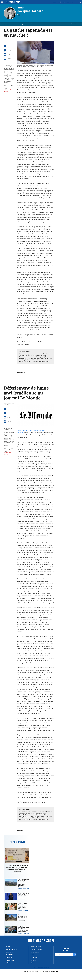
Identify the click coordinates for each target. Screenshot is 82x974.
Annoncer (33, 954)
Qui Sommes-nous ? (35, 952)
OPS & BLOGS (21, 8)
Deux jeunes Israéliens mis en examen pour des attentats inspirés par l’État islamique (23, 917)
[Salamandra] (55, 971)
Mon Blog (21, 24)
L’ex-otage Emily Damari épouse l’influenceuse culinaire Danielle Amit (22, 906)
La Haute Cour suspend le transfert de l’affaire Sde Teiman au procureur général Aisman (23, 929)
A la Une (8, 963)
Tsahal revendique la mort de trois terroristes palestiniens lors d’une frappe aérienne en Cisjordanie (23, 883)
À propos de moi (30, 24)
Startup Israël (10, 960)
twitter (33, 963)
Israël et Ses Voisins (11, 949)
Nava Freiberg (23, 898)
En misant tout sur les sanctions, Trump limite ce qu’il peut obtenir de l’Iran (23, 895)
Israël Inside (9, 954)
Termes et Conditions (36, 946)
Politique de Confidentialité (37, 949)
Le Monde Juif (9, 952)
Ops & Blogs (9, 957)
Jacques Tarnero (30, 11)
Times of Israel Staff (24, 888)
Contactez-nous (34, 957)
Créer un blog (74, 24)
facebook (33, 960)
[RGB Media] (42, 971)
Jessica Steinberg (24, 910)
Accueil (8, 946)
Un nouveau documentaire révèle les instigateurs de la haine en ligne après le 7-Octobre (17, 868)
